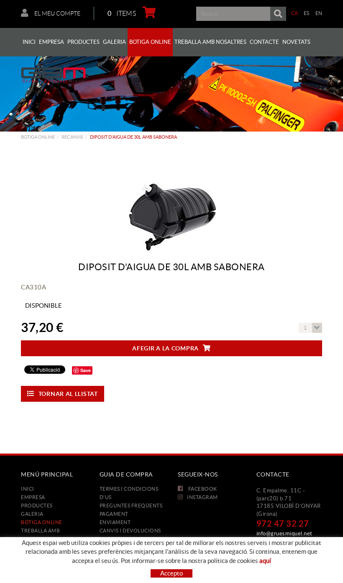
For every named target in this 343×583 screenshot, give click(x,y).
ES (307, 13)
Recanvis (72, 136)
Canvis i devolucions (130, 530)
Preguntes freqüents (131, 505)
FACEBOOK (202, 489)
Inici (27, 489)
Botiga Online (38, 136)
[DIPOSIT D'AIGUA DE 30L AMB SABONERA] (171, 201)
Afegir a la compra (165, 348)
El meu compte (56, 13)
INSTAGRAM (202, 497)
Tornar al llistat (68, 393)
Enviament (115, 522)
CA (294, 13)
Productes (37, 505)
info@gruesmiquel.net (284, 533)
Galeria (32, 514)
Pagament (114, 514)
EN (319, 13)
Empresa (33, 497)
